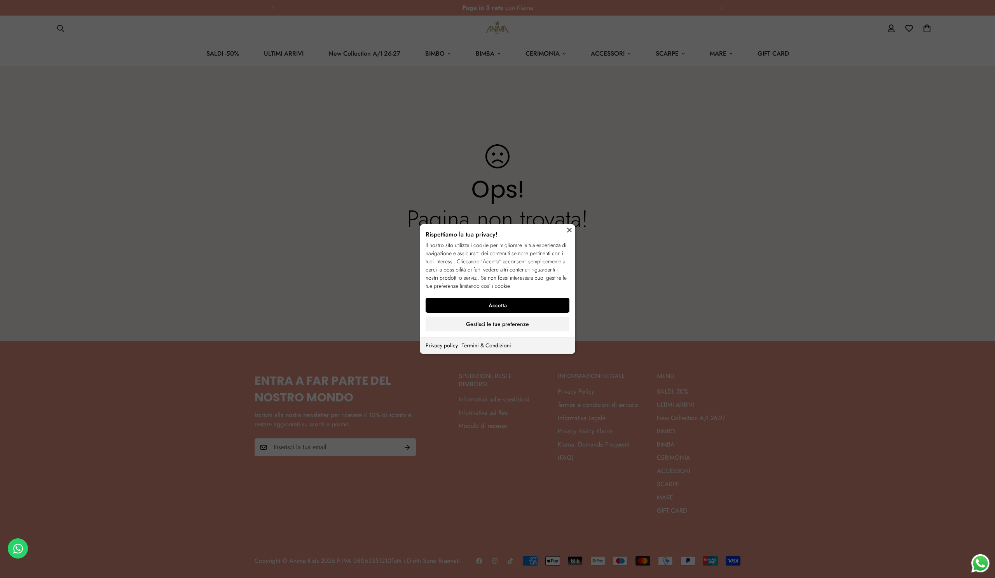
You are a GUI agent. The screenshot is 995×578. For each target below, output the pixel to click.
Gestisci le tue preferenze (497, 324)
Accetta (498, 305)
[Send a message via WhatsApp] (980, 563)
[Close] (569, 230)
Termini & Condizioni (486, 345)
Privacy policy (442, 345)
